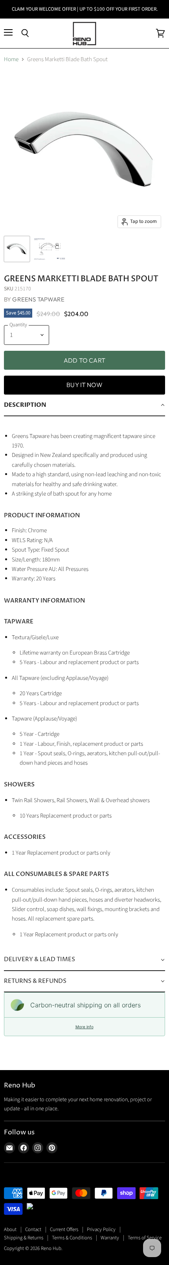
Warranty (110, 1237)
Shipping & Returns (23, 1237)
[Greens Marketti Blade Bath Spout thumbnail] (16, 249)
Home (11, 59)
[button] (84, 405)
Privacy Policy (101, 1229)
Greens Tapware (38, 299)
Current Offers (64, 1229)
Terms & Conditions (72, 1237)
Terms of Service (145, 1237)
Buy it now (84, 385)
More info (84, 1026)
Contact (33, 1229)
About (10, 1229)
